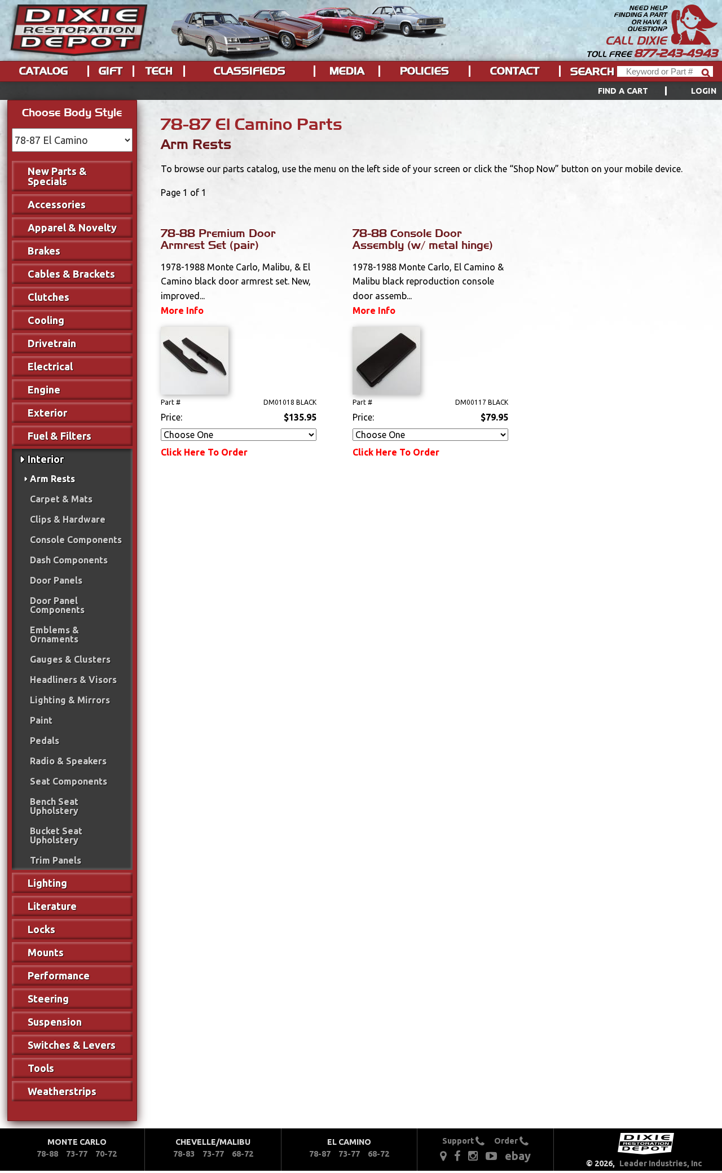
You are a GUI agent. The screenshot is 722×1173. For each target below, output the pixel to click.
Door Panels (56, 580)
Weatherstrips (62, 1091)
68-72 (242, 1153)
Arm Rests (52, 479)
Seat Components (68, 781)
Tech (159, 71)
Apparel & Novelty (72, 227)
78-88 (47, 1153)
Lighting (47, 882)
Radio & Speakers (68, 761)
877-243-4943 (675, 53)
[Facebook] (458, 1155)
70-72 (106, 1153)
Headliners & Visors (73, 680)
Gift (110, 71)
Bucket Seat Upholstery (56, 835)
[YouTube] (491, 1155)
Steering (48, 998)
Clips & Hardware (67, 519)
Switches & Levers (72, 1045)
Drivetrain (52, 343)
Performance (59, 975)
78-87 (320, 1153)
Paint (41, 720)
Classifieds (249, 71)
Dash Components (69, 560)
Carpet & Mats (61, 499)
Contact (514, 71)
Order (507, 1140)
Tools (41, 1068)
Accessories (57, 204)
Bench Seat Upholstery (54, 806)
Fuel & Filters (59, 435)
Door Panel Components (57, 605)
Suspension (55, 1021)
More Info (182, 310)
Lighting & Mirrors (70, 700)
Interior (46, 459)
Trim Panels (55, 860)
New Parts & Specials (57, 176)
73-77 (76, 1153)
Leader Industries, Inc (660, 1163)
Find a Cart (623, 90)
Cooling (46, 320)
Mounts (46, 952)
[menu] (361, 91)
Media (346, 71)
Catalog (43, 71)
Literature (52, 906)
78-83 (184, 1153)
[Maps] (443, 1155)
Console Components (76, 540)
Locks (41, 929)
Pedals (44, 741)
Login (703, 90)
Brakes (44, 250)
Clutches (48, 297)
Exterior (47, 412)
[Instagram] (473, 1155)
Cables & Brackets (71, 273)
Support (459, 1140)
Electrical (50, 366)
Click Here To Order (204, 452)
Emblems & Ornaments (54, 634)
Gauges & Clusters (70, 659)
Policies (424, 71)
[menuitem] (644, 91)
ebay (518, 1155)
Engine (44, 389)
